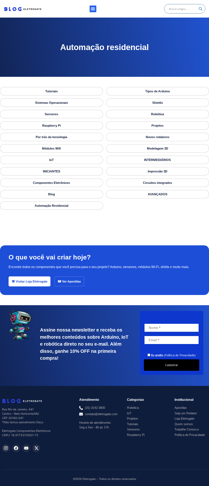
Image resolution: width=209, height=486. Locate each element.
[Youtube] (26, 448)
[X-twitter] (36, 448)
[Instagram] (6, 448)
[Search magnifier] (200, 9)
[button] (93, 9)
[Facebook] (16, 448)
